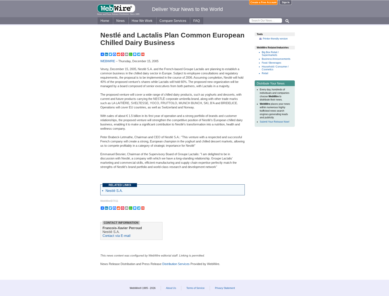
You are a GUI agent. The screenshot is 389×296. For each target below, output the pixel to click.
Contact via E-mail (116, 235)
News (120, 20)
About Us (171, 288)
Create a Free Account (263, 2)
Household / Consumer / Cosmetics (275, 68)
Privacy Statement (225, 288)
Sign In (286, 2)
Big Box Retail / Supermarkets (270, 54)
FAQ (196, 20)
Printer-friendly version (275, 38)
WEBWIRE (107, 61)
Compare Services (172, 20)
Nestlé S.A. (114, 190)
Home (104, 20)
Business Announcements (276, 59)
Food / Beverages (271, 62)
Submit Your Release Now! (274, 121)
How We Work (142, 20)
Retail (265, 73)
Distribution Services (176, 264)
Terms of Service (195, 288)
